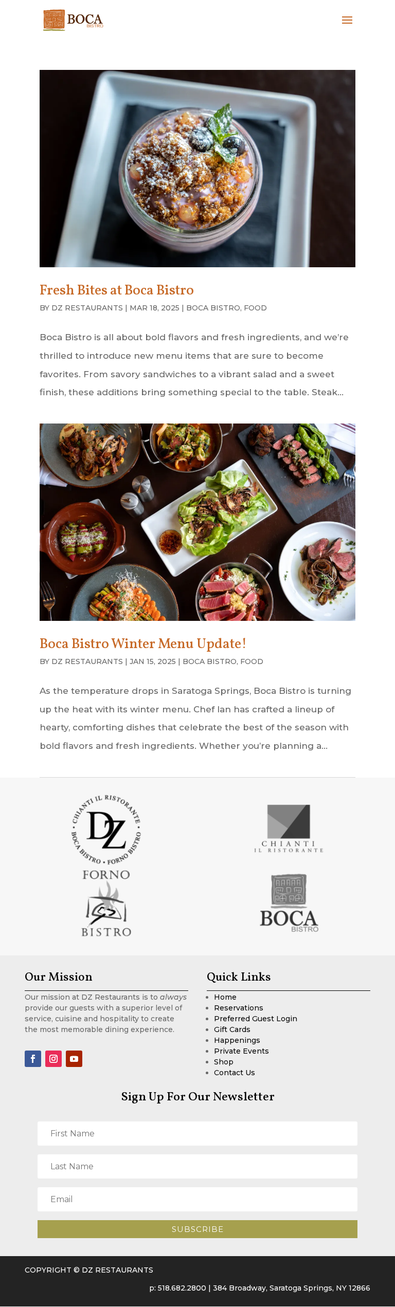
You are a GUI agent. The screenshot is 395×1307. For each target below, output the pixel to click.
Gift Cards (232, 1029)
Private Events (241, 1051)
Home (225, 997)
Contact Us (234, 1072)
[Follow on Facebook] (33, 1059)
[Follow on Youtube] (74, 1059)
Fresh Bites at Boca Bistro (117, 291)
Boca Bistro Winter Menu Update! (143, 644)
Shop (224, 1061)
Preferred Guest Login (255, 1018)
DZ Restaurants (87, 307)
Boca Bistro (213, 307)
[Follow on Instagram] (53, 1059)
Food (255, 307)
